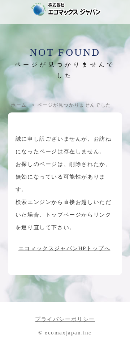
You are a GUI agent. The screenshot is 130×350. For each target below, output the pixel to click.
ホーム (19, 105)
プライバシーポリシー (65, 319)
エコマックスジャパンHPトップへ (64, 248)
